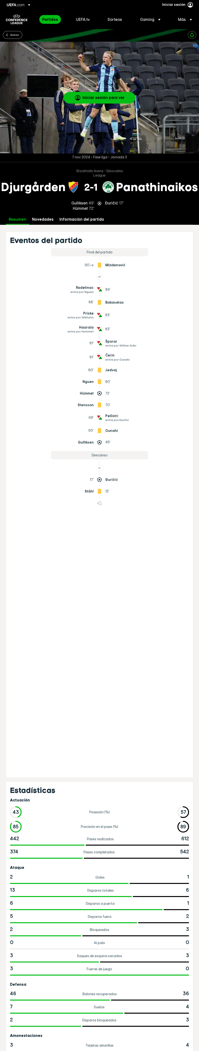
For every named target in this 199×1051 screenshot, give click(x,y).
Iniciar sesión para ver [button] (103, 97)
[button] (150, 19)
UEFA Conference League (16, 19)
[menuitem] (53, 19)
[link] (50, 19)
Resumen (17, 219)
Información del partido (81, 219)
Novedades (43, 219)
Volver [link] (14, 34)
